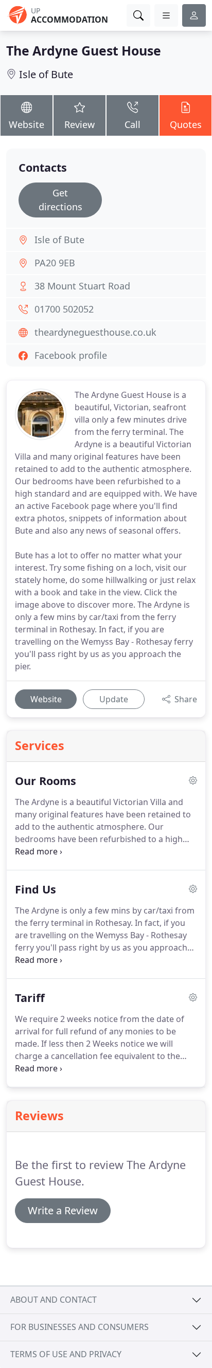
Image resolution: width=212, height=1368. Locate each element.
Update (113, 699)
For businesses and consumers (79, 1327)
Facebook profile (70, 355)
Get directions (60, 200)
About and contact (53, 1299)
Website (26, 124)
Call (132, 124)
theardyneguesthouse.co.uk (95, 332)
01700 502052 (64, 309)
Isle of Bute (46, 74)
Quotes (186, 124)
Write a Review (63, 1210)
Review (79, 124)
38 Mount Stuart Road (82, 286)
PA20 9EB (54, 263)
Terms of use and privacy (65, 1354)
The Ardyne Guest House (83, 50)
